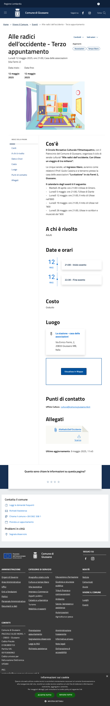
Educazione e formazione (67, 577)
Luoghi (85, 600)
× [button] (107, 676)
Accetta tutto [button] (44, 695)
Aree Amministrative (11, 582)
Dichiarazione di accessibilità (63, 650)
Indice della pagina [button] (19, 139)
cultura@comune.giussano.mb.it (75, 406)
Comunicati (87, 582)
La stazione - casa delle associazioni (68, 335)
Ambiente (60, 599)
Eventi (35, 24)
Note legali (60, 643)
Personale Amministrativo (13, 601)
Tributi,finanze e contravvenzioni (63, 592)
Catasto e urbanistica (38, 600)
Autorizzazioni (62, 612)
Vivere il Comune (20, 24)
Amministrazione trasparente (63, 632)
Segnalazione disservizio (40, 638)
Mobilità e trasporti (37, 608)
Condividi (77, 37)
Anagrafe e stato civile (39, 577)
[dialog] (55, 689)
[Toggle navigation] (5, 12)
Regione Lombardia (12, 3)
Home (6, 24)
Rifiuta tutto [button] (65, 695)
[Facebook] (82, 13)
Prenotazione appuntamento (35, 632)
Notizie (85, 577)
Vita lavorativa (35, 586)
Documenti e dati (9, 606)
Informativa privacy (64, 638)
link (80, 689)
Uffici (4, 586)
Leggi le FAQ (34, 643)
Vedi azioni (91, 37)
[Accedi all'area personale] (98, 4)
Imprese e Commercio (38, 591)
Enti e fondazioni (9, 591)
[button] (55, 701)
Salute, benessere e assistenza (64, 605)
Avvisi (85, 586)
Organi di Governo (10, 577)
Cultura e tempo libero (39, 582)
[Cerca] (104, 12)
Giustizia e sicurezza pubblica (65, 583)
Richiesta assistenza (38, 648)
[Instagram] (88, 13)
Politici (5, 596)
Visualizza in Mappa (74, 371)
